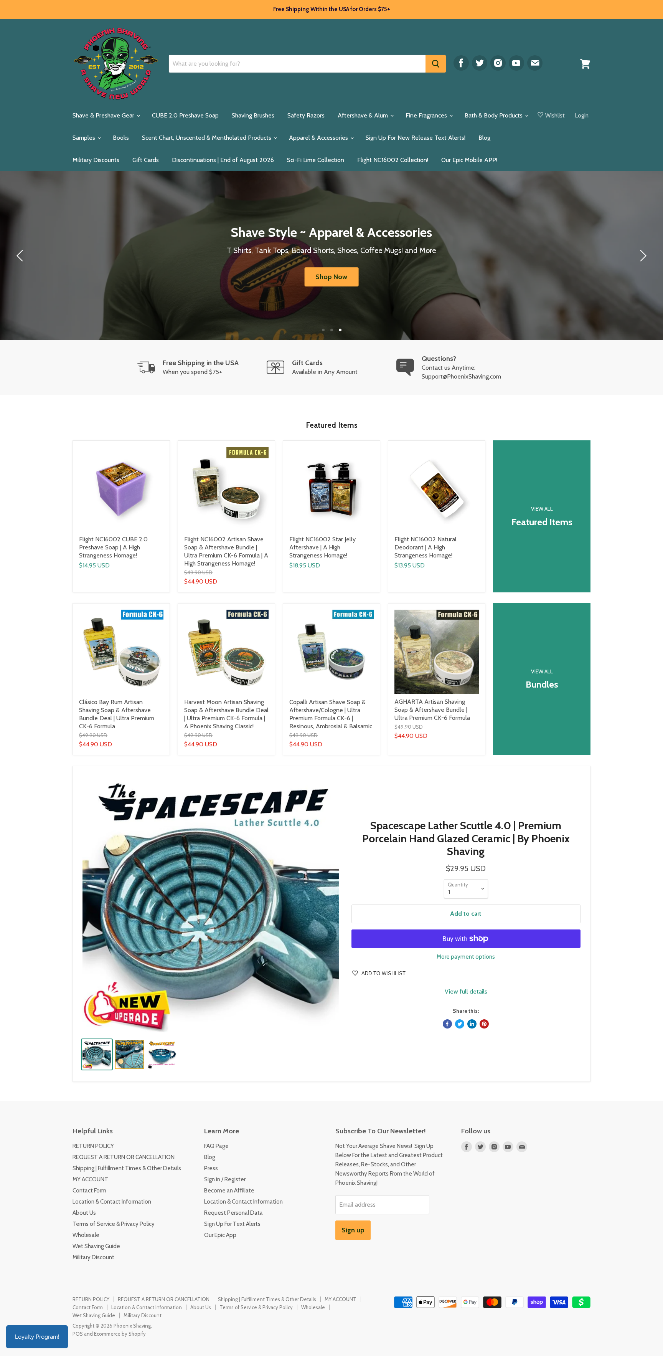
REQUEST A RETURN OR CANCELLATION (124, 1157)
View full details (466, 991)
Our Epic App (220, 1235)
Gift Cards (145, 160)
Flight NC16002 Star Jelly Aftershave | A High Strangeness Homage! (322, 547)
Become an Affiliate (229, 1190)
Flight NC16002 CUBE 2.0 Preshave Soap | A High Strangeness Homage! (113, 547)
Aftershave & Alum (363, 115)
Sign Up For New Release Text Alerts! (415, 137)
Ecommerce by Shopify (120, 1334)
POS (78, 1334)
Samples (85, 137)
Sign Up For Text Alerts (232, 1223)
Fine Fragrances (427, 115)
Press (211, 1168)
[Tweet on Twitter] (459, 1024)
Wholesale (86, 1235)
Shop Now (331, 277)
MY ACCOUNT (90, 1179)
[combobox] (297, 64)
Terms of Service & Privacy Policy (114, 1223)
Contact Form (89, 1190)
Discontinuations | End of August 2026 (223, 160)
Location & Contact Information (112, 1201)
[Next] (642, 255)
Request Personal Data (233, 1212)
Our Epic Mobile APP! (469, 160)
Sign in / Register (225, 1179)
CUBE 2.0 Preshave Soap (185, 115)
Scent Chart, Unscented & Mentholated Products (207, 137)
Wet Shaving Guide (96, 1246)
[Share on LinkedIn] (472, 1024)
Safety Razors (306, 115)
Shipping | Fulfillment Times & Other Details (127, 1168)
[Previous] (21, 255)
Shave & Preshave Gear (104, 115)
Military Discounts (96, 160)
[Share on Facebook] (447, 1024)
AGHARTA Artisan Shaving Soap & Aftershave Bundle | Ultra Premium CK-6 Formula (432, 709)
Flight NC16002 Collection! (392, 160)
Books (121, 137)
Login (582, 115)
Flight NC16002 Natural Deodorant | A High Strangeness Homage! (425, 547)
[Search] (436, 64)
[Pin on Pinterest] (484, 1024)
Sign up (352, 1230)
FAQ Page (216, 1146)
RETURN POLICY (93, 1146)
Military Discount (93, 1257)
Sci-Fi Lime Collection (315, 160)
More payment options (466, 957)
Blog (484, 137)
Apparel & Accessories (319, 137)
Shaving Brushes (253, 115)
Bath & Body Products (494, 115)
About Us (84, 1212)
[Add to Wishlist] (164, 446)
